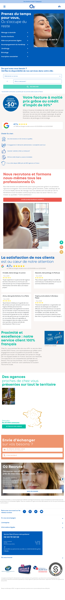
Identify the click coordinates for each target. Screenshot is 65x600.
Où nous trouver (6, 557)
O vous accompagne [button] (8, 518)
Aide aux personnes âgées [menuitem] (11, 41)
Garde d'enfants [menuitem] (7, 37)
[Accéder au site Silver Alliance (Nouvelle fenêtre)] (56, 569)
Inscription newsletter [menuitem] (9, 57)
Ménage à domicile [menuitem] (8, 33)
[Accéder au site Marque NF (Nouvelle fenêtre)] (9, 569)
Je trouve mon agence (14, 426)
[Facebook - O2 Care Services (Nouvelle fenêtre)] (24, 511)
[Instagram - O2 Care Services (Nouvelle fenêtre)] (30, 511)
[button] (32, 87)
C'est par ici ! (39, 1)
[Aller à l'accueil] (59, 6)
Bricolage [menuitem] (4, 53)
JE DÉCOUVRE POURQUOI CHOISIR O (32, 199)
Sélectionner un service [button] (11, 76)
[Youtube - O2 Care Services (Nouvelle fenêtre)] (41, 511)
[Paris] (8, 396)
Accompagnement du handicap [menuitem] (13, 45)
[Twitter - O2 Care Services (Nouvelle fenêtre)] (35, 511)
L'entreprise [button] (5, 523)
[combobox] (32, 76)
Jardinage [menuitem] (5, 49)
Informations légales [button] (8, 527)
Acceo (7, 551)
